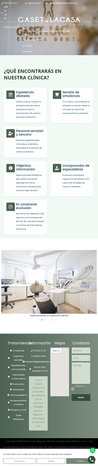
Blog (24, 57)
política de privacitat (79, 390)
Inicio (24, 28)
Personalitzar (19, 461)
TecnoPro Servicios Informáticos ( (63, 441)
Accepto (80, 461)
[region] (49, 457)
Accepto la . (79, 388)
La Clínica (27, 45)
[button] (4, 284)
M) (90, 441)
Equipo (25, 34)
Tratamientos (29, 40)
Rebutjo (51, 461)
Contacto (27, 51)
